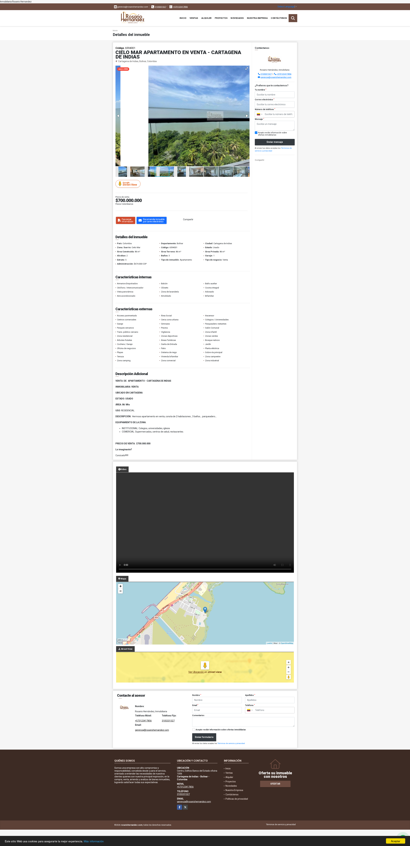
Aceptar (395, 841)
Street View (130, 184)
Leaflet (269, 643)
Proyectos (221, 18)
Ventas (194, 18)
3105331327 (160, 7)
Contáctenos (279, 18)
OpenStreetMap (287, 643)
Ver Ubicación (196, 672)
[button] (246, 68)
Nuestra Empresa (257, 18)
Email (195, 705)
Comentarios (198, 715)
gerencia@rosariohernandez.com (275, 77)
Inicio (183, 18)
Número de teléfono (265, 109)
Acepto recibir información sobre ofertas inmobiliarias (221, 730)
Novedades (237, 18)
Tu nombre (260, 90)
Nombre (196, 695)
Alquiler (206, 18)
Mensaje (259, 119)
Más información (94, 841)
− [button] (120, 591)
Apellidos (250, 695)
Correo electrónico (264, 99)
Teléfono (250, 705)
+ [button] (120, 586)
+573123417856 (180, 7)
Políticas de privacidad (237, 799)
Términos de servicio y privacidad (231, 743)
